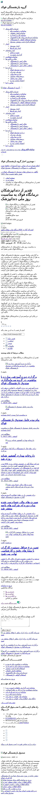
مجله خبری (9, 180)
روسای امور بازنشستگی (19, 63)
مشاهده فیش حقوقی (13, 671)
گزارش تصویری (16, 55)
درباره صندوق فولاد (17, 70)
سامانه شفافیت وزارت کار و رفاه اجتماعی (21, 690)
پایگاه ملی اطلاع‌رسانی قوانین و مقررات (20, 699)
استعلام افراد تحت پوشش (15, 668)
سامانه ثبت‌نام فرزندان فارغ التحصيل (24, 37)
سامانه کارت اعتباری (18, 35)
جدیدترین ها (9, 592)
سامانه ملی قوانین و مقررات (16, 696)
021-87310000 (10, 718)
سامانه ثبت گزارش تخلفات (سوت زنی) (20, 688)
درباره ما (8, 68)
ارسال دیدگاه (6, 630)
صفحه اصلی (10, 178)
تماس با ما (9, 83)
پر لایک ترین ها (10, 596)
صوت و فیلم (14, 53)
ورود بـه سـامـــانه (8, 679)
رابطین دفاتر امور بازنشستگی (21, 65)
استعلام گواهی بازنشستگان (15, 675)
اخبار (7, 44)
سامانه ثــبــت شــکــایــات (15, 692)
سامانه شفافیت (11, 57)
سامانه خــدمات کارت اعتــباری (17, 666)
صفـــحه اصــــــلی (8, 703)
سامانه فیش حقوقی (17, 33)
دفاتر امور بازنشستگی (18, 61)
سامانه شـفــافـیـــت (13, 694)
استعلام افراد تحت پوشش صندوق (22, 42)
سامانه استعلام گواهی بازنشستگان (23, 40)
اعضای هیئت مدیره (17, 81)
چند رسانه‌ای (10, 50)
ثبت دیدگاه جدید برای (9, 603)
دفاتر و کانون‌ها (11, 59)
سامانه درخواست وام (18, 31)
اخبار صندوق (14, 46)
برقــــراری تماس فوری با (18, 744)
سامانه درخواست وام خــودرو (16, 664)
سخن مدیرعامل (16, 78)
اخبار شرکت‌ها (15, 48)
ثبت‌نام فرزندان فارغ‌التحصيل (16, 673)
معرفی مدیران (15, 72)
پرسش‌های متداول (17, 76)
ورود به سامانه (6, 586)
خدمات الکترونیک (11, 29)
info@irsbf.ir (24, 723)
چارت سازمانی (15, 74)
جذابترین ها (9, 594)
